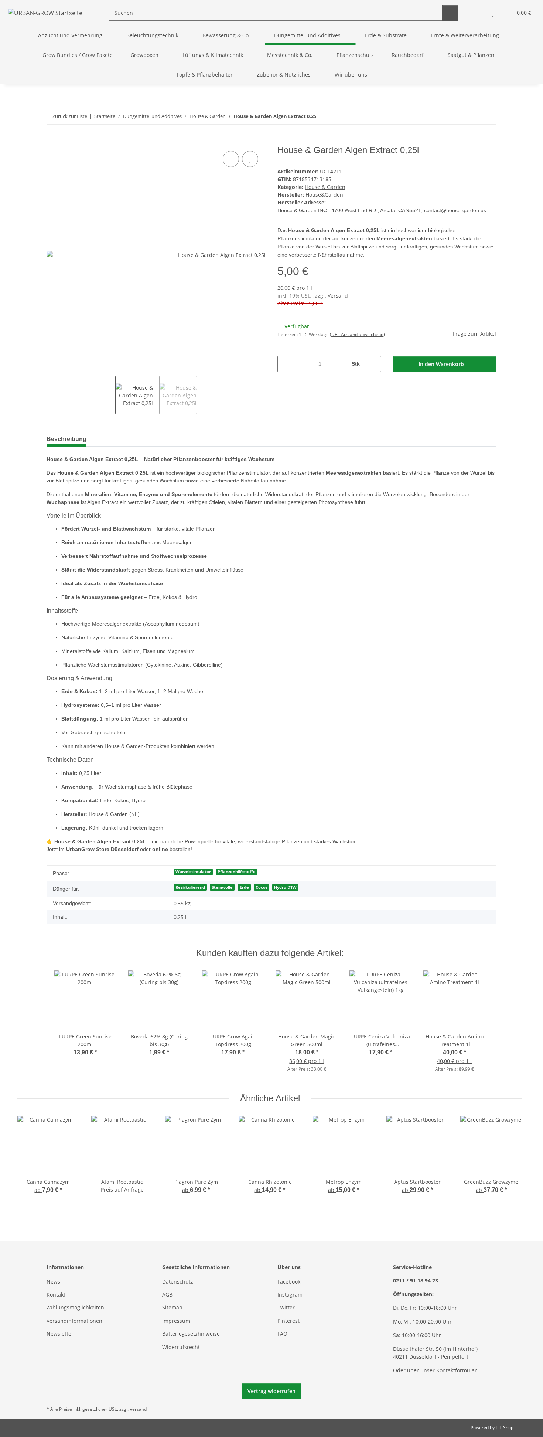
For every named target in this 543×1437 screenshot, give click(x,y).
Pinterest (288, 1320)
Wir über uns (351, 74)
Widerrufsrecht (181, 1346)
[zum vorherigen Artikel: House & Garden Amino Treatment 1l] (473, 116)
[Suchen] (450, 13)
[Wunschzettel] (492, 13)
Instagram (290, 1294)
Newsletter (60, 1333)
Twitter (286, 1307)
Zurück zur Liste (69, 116)
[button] (478, 13)
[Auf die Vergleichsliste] (231, 159)
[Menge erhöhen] (373, 364)
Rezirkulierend (190, 887)
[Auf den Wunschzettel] (250, 159)
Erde (244, 887)
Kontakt (56, 1294)
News (53, 1281)
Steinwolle (222, 887)
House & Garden (325, 186)
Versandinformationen (74, 1320)
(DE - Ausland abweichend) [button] (357, 334)
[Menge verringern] (286, 364)
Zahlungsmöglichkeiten (75, 1307)
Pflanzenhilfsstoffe (237, 871)
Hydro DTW (285, 887)
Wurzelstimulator (193, 871)
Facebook (288, 1281)
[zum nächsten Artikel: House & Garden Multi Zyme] (488, 116)
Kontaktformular (456, 1370)
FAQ (282, 1333)
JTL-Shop (504, 1427)
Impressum (176, 1320)
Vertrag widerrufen (271, 1390)
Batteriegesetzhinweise (191, 1333)
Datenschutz (177, 1281)
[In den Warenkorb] (52, 141)
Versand (338, 295)
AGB (167, 1294)
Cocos (261, 887)
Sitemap (172, 1307)
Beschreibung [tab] (66, 439)
